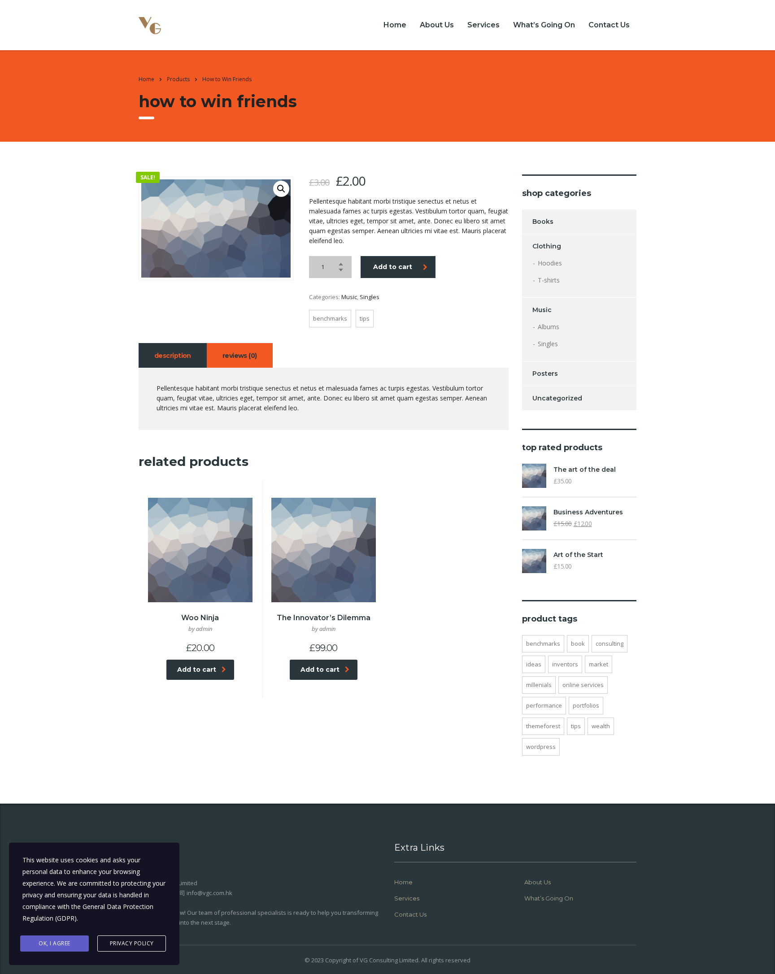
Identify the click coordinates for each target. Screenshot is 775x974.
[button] (281, 189)
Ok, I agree (54, 943)
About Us (437, 25)
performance (544, 705)
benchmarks (330, 318)
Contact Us (609, 25)
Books (542, 221)
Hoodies (550, 263)
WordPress (541, 747)
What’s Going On (544, 25)
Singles (369, 297)
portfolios (586, 705)
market (598, 664)
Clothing (546, 246)
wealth (601, 726)
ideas (533, 664)
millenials (539, 685)
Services (483, 25)
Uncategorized (557, 398)
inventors (565, 664)
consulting (609, 643)
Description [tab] (172, 356)
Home (394, 25)
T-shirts (549, 280)
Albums (548, 326)
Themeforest (543, 726)
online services (583, 685)
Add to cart (392, 267)
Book (578, 643)
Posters (545, 374)
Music (349, 297)
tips (365, 318)
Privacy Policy (132, 943)
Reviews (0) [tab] (239, 356)
